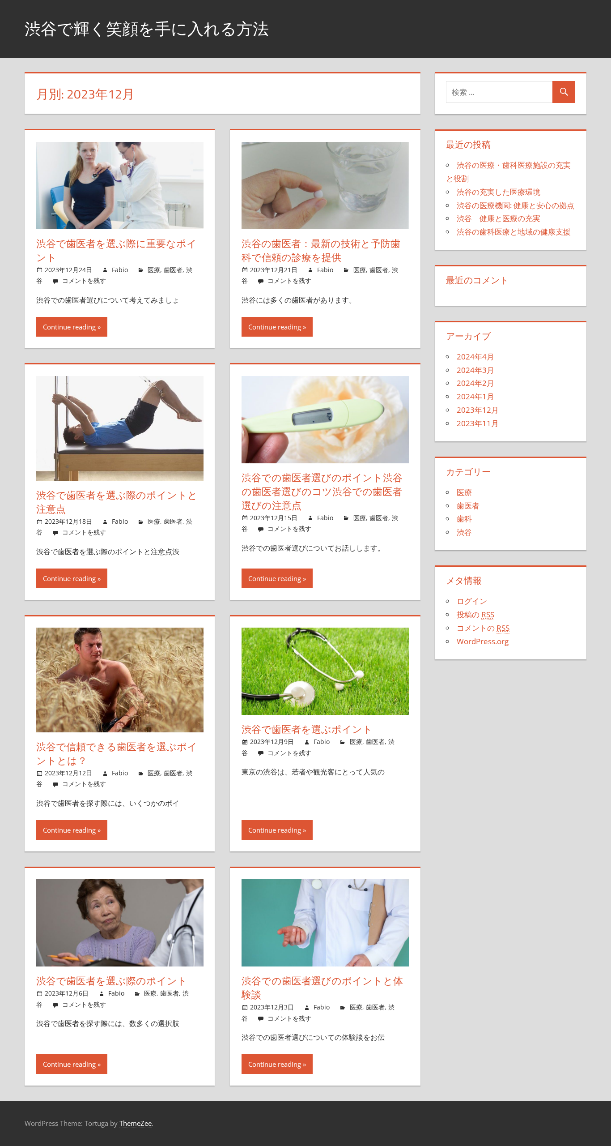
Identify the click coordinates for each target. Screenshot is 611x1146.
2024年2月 (475, 383)
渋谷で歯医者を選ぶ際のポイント (111, 980)
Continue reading (69, 326)
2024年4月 (475, 356)
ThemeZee (135, 1123)
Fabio (120, 269)
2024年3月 (475, 370)
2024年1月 (475, 396)
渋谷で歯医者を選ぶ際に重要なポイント (116, 250)
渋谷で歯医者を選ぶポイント (307, 729)
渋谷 (464, 532)
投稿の (475, 614)
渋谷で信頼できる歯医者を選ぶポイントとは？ (116, 753)
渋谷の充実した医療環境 (498, 192)
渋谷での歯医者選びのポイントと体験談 (322, 987)
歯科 (464, 518)
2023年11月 (478, 423)
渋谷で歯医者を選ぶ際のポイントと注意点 (117, 502)
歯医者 (173, 269)
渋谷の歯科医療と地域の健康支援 (514, 232)
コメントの (483, 628)
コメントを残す (84, 280)
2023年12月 (478, 410)
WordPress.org (483, 641)
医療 (154, 269)
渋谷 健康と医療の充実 (498, 218)
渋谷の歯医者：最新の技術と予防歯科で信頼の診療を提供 (321, 250)
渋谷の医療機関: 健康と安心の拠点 (515, 205)
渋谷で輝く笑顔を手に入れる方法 (147, 28)
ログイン (472, 601)
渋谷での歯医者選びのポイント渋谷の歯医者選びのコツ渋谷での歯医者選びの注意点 (322, 491)
